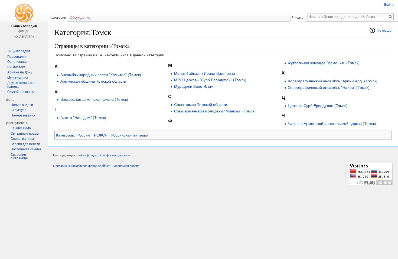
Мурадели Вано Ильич (194, 86)
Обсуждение (80, 17)
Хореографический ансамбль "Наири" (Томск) (329, 87)
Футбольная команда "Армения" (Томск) (324, 63)
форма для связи (118, 155)
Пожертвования (23, 115)
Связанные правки (25, 133)
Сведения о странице (19, 156)
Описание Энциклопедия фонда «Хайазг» (81, 165)
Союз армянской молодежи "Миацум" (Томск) (215, 111)
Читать (298, 17)
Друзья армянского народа (22, 85)
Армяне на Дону (19, 72)
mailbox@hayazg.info (91, 155)
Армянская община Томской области (93, 81)
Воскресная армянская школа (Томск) (94, 99)
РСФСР (100, 135)
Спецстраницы (22, 139)
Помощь (384, 30)
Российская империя (129, 135)
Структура (19, 110)
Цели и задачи (22, 105)
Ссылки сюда (21, 128)
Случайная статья (21, 92)
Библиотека (16, 67)
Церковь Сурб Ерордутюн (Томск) (318, 105)
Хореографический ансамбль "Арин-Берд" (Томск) (332, 81)
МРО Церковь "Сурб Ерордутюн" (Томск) (210, 80)
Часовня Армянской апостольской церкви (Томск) (332, 123)
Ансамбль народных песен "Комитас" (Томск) (100, 75)
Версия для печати (25, 144)
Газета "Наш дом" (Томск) (83, 117)
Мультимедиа (17, 78)
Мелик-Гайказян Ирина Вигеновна (204, 73)
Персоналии (17, 57)
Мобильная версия (126, 165)
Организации (17, 62)
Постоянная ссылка (26, 149)
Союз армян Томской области (200, 104)
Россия (83, 135)
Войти (389, 5)
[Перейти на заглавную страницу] (23, 21)
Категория (58, 17)
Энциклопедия (18, 51)
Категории (65, 135)
